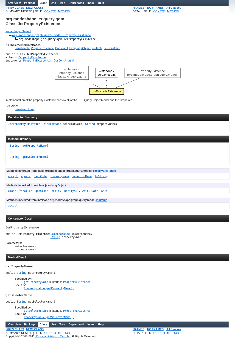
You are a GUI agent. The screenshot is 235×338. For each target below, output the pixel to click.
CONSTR (50, 11)
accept (13, 176)
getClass (41, 191)
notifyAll (71, 191)
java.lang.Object (18, 31)
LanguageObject (79, 48)
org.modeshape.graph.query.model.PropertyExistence (51, 35)
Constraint (61, 48)
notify (56, 191)
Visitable (97, 48)
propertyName (59, 176)
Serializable (22, 48)
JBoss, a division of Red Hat (52, 336)
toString (101, 176)
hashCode (40, 176)
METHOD (64, 11)
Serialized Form (24, 109)
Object (62, 185)
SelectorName (51, 124)
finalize (25, 191)
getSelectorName (34, 156)
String (90, 124)
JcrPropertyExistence (24, 124)
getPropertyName (34, 145)
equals (26, 176)
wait (85, 191)
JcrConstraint (112, 48)
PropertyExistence (42, 48)
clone (12, 191)
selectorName (82, 176)
